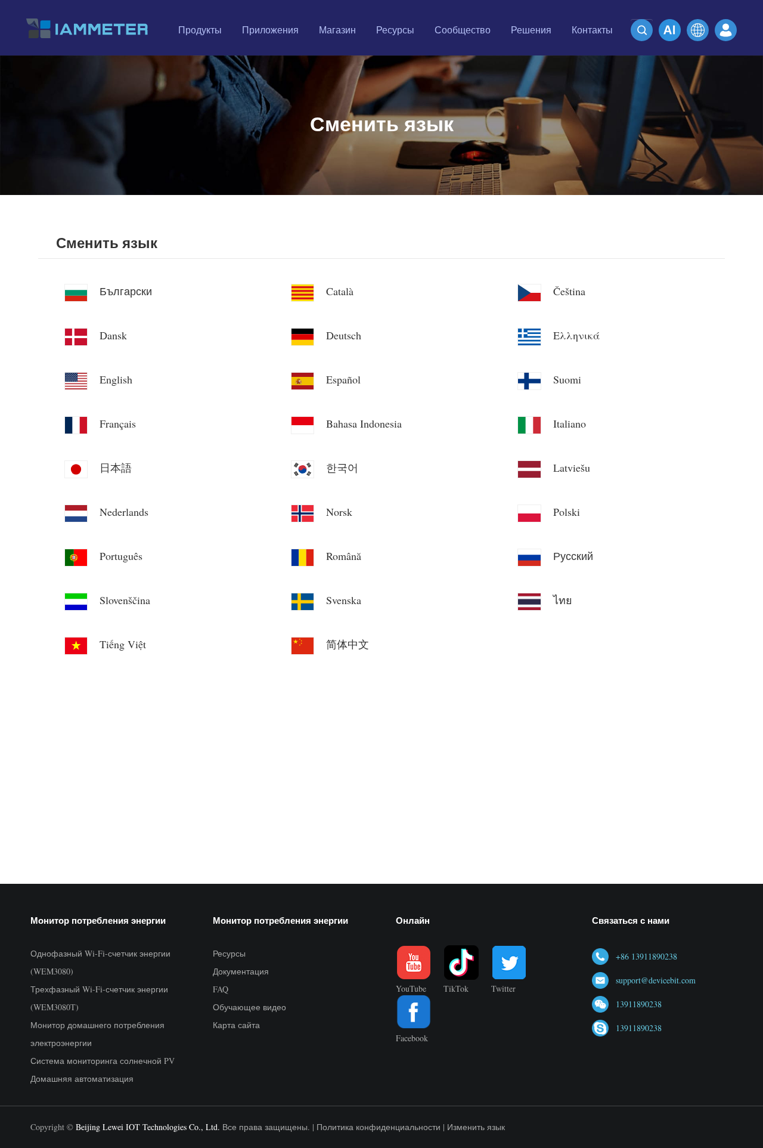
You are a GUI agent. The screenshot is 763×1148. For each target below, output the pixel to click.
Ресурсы (229, 953)
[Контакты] (592, 51)
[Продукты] (200, 51)
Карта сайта (236, 1025)
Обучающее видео (249, 1007)
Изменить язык (476, 1126)
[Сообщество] (463, 51)
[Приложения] (270, 51)
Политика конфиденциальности (379, 1126)
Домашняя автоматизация (82, 1078)
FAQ (220, 989)
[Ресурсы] (395, 51)
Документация (241, 971)
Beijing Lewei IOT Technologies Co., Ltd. (148, 1126)
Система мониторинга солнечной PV (102, 1060)
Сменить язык (106, 243)
